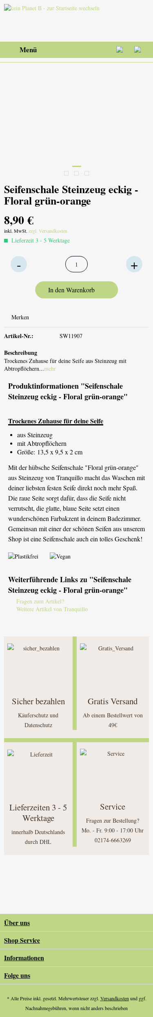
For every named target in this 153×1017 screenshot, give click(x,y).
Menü (28, 50)
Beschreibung (20, 352)
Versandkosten (114, 998)
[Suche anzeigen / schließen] (80, 50)
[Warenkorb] (140, 50)
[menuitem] (20, 50)
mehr (50, 368)
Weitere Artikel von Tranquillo (51, 609)
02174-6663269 (113, 840)
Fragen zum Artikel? (39, 601)
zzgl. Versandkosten (48, 230)
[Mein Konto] (120, 50)
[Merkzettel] (100, 50)
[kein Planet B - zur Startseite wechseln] (53, 21)
